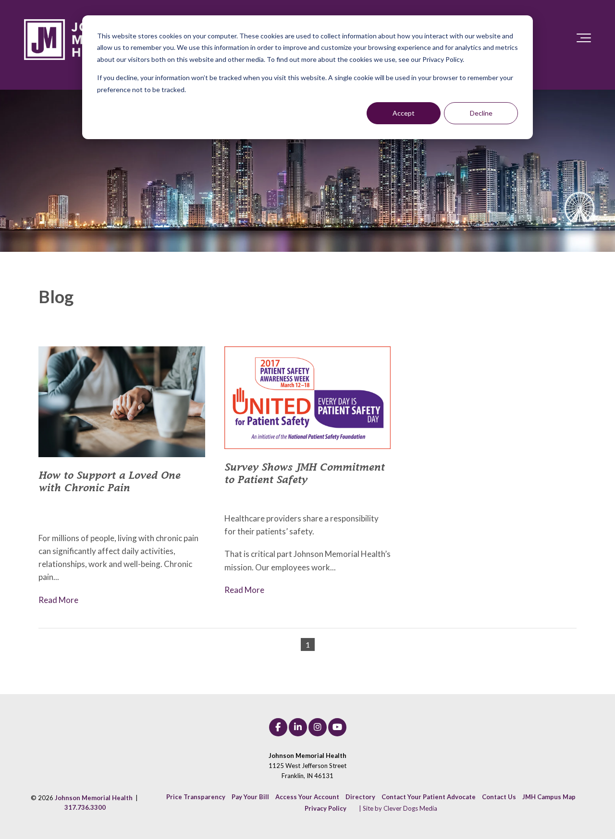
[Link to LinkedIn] (298, 727)
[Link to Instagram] (317, 727)
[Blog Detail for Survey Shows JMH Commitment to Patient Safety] (307, 397)
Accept (404, 113)
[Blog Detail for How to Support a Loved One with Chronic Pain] (121, 401)
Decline (481, 113)
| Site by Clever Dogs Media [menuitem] (398, 808)
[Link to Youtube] (337, 727)
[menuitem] (195, 797)
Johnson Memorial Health (328, 496)
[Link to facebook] (278, 727)
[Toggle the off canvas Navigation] (584, 39)
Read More (58, 600)
